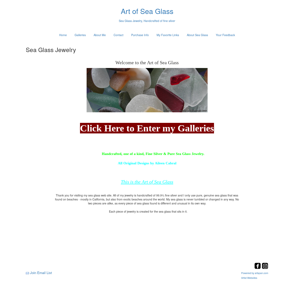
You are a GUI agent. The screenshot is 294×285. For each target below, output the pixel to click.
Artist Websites (249, 277)
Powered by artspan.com (254, 273)
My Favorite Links (168, 35)
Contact (118, 35)
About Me (100, 35)
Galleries (80, 35)
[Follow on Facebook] (258, 267)
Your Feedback (225, 35)
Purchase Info (140, 35)
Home (63, 35)
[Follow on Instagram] (265, 267)
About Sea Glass (197, 35)
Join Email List (41, 272)
